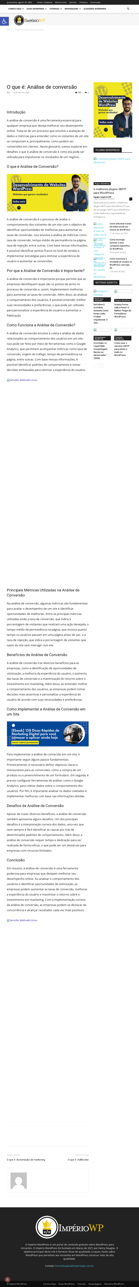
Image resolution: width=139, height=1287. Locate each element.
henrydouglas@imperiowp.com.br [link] (74, 1265)
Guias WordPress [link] (35, 8)
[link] (4, 21)
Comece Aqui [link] (14, 8)
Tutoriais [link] (54, 8)
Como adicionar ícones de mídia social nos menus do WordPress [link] (121, 227)
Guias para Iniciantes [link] (99, 299)
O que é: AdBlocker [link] (78, 1159)
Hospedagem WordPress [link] (100, 338)
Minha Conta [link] (60, 2)
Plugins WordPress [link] (102, 183)
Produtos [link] (84, 2)
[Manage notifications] (7, 1279)
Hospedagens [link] (71, 8)
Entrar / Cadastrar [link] (44, 2)
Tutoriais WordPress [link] (119, 338)
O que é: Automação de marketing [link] (26, 1159)
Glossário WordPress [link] (95, 8)
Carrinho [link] (73, 2)
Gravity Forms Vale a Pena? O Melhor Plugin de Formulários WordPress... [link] (122, 310)
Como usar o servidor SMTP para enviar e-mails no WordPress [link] (122, 349)
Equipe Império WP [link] (102, 197)
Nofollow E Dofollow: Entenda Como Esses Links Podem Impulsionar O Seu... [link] (101, 313)
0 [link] (88, 92)
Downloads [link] (95, 2)
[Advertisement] (69, 57)
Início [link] (9, 29)
